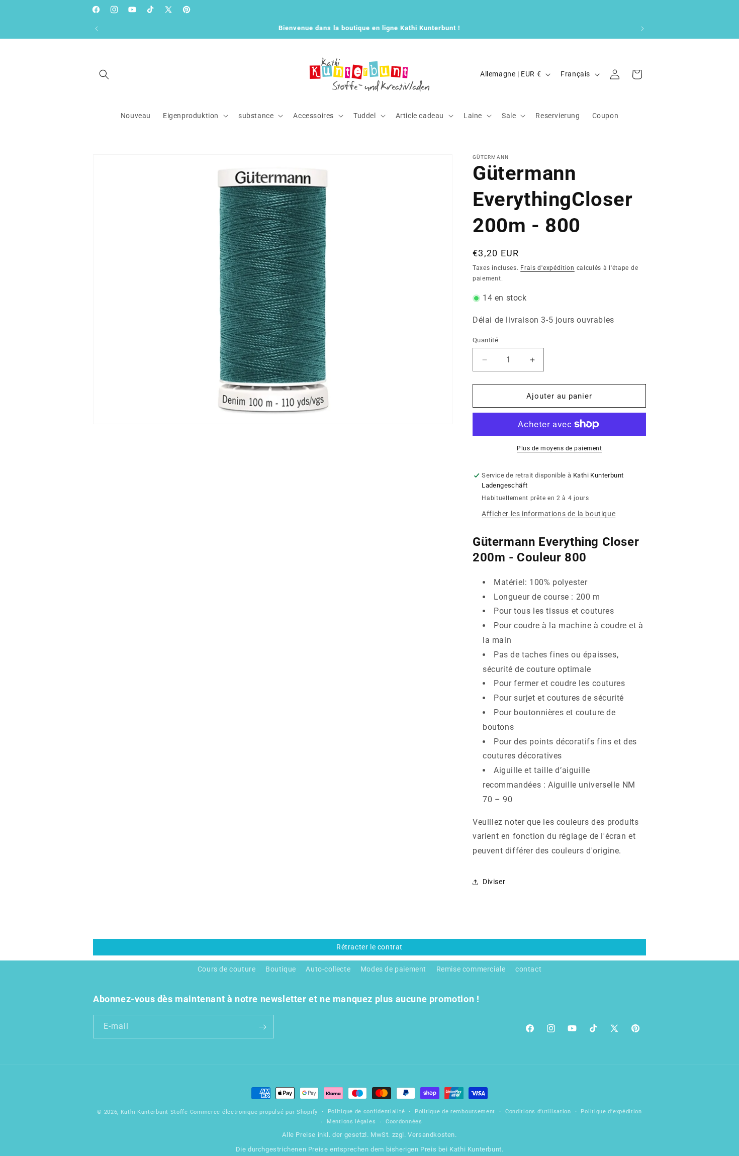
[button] (104, 74)
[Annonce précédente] (96, 28)
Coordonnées (404, 1121)
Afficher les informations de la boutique (548, 514)
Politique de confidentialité (366, 1111)
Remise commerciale (471, 969)
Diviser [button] (494, 882)
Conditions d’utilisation (538, 1111)
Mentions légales (351, 1121)
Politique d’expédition (611, 1111)
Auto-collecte (328, 969)
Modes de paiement (393, 969)
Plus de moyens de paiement (559, 448)
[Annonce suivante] (642, 28)
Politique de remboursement (455, 1111)
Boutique (280, 969)
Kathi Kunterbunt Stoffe (155, 1112)
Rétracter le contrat (369, 947)
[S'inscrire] (262, 1027)
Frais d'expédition (547, 267)
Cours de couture (227, 969)
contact (528, 969)
